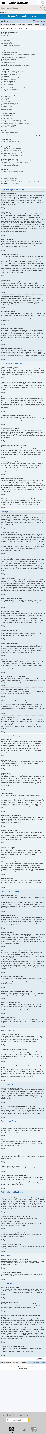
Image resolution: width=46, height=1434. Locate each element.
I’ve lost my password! (7, 43)
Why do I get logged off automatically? (11, 45)
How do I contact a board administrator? (11, 183)
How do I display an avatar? (8, 62)
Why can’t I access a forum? (8, 81)
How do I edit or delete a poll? (8, 79)
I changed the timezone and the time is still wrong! (14, 57)
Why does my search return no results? (11, 150)
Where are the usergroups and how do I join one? (14, 120)
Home (2, 13)
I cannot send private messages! (9, 132)
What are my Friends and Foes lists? (10, 141)
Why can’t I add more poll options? (10, 77)
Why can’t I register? (6, 37)
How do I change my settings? (9, 52)
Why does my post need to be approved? (11, 89)
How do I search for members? (9, 153)
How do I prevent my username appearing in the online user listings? (18, 54)
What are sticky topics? (7, 106)
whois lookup (37, 1322)
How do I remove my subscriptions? (10, 165)
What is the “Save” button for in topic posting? (13, 87)
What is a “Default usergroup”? (9, 125)
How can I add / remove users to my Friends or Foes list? (16, 143)
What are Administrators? (7, 115)
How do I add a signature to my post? (10, 74)
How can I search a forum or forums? (11, 148)
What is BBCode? (5, 96)
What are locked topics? (7, 108)
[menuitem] (6, 21)
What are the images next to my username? (12, 60)
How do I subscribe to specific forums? (11, 164)
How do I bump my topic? (7, 91)
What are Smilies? (5, 99)
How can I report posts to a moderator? (11, 86)
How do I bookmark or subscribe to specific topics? (14, 162)
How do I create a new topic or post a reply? (12, 71)
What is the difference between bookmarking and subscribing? (17, 160)
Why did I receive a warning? (8, 84)
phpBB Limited (5, 1291)
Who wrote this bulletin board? (9, 178)
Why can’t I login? (5, 40)
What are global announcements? (9, 103)
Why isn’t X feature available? (8, 180)
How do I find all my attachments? (10, 173)
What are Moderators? (7, 117)
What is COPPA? (5, 35)
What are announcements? (8, 104)
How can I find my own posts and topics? (11, 155)
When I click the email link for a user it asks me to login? (15, 65)
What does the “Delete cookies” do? (10, 47)
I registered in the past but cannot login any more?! (14, 42)
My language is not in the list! (8, 59)
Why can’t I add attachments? (8, 82)
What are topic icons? (6, 109)
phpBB (5, 437)
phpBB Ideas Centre (37, 1306)
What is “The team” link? (7, 126)
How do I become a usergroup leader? (11, 122)
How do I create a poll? (7, 76)
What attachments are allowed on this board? (12, 171)
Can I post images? (6, 101)
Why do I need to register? (8, 33)
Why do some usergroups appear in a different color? (15, 123)
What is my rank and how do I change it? (11, 64)
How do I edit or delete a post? (9, 73)
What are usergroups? (7, 118)
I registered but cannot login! (8, 38)
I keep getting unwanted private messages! (12, 134)
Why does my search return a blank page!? (12, 152)
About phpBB (37, 1292)
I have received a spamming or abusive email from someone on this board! (20, 135)
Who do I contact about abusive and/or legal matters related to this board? (20, 181)
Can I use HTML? (5, 98)
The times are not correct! (8, 55)
